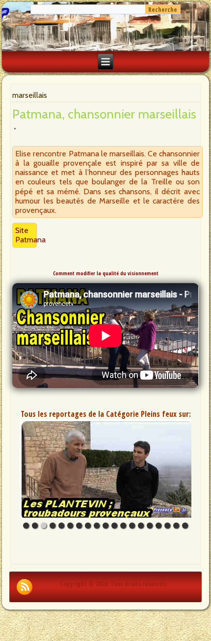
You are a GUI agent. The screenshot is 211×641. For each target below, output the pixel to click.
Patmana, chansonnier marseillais (104, 114)
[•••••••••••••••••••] (105, 468)
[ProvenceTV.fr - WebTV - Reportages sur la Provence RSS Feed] (24, 587)
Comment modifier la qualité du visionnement (105, 273)
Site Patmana (30, 235)
